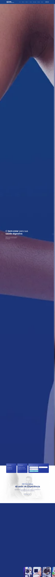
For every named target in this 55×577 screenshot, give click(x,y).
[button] (2, 234)
